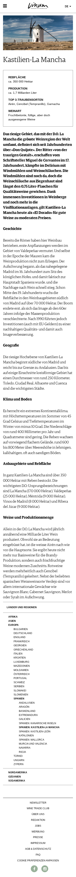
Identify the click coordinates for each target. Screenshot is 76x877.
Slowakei (20, 690)
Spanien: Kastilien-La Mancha (39, 727)
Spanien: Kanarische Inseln (37, 723)
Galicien (24, 719)
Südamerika (16, 780)
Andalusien (27, 702)
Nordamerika (17, 772)
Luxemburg (21, 662)
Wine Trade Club (38, 808)
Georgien (20, 645)
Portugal (20, 678)
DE (67, 6)
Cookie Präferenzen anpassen (38, 860)
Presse (38, 837)
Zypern (19, 764)
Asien (12, 621)
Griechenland (23, 649)
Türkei (18, 756)
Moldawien (21, 670)
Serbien (19, 686)
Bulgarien (21, 629)
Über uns (38, 814)
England (20, 637)
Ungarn (19, 760)
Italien (18, 653)
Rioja (22, 752)
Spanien (19, 698)
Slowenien (21, 694)
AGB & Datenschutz (38, 849)
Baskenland (27, 711)
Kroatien (20, 657)
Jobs (38, 825)
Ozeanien (14, 776)
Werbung (38, 831)
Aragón (24, 706)
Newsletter (38, 802)
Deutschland (23, 633)
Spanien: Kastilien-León (34, 731)
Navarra (24, 747)
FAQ (38, 854)
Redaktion (38, 820)
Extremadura (28, 715)
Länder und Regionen (22, 607)
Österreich (22, 674)
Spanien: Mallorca (31, 739)
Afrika (13, 616)
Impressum (38, 843)
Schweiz (19, 682)
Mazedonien (22, 666)
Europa (13, 625)
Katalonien (26, 735)
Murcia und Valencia (33, 743)
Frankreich (22, 641)
